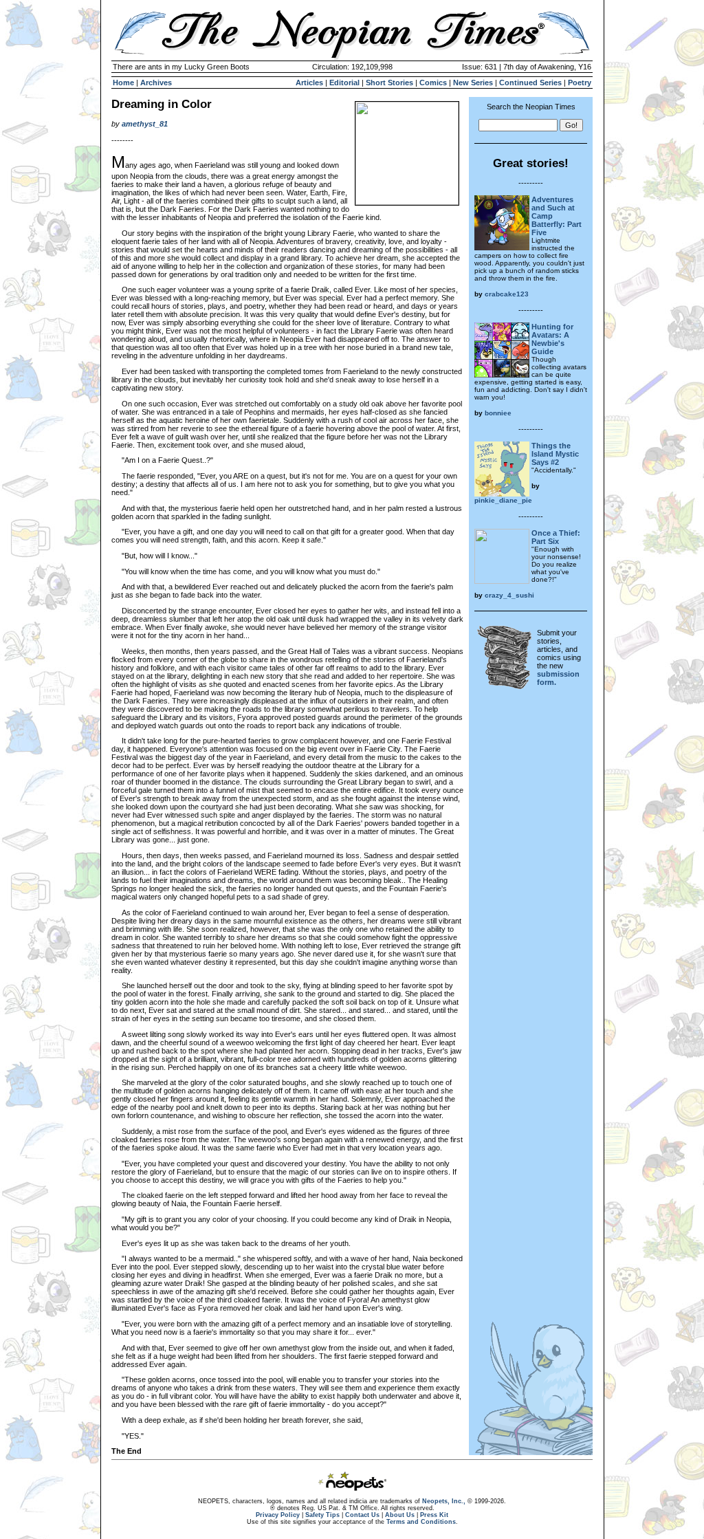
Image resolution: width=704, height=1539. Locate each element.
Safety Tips (322, 1514)
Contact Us (362, 1514)
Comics (433, 82)
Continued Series (530, 82)
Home (123, 82)
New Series (473, 82)
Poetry (579, 82)
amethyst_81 (145, 124)
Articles (309, 82)
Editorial (344, 82)
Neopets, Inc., (443, 1501)
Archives (156, 82)
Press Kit (434, 1514)
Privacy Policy (278, 1514)
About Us (400, 1514)
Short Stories (389, 82)
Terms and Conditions (421, 1521)
